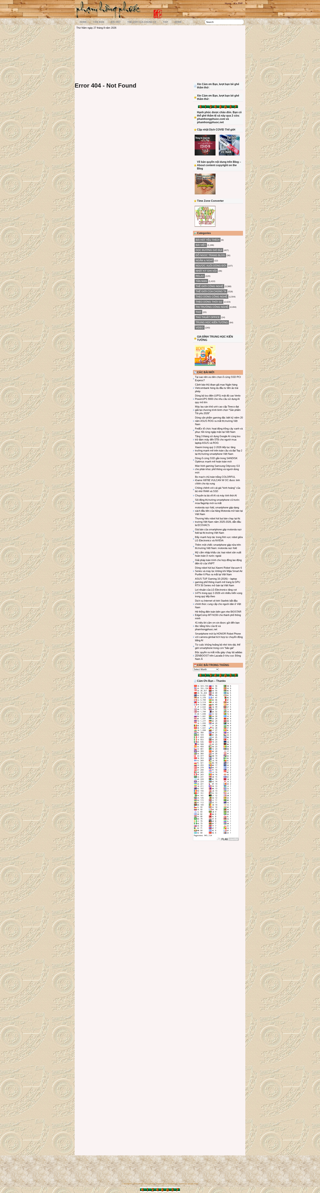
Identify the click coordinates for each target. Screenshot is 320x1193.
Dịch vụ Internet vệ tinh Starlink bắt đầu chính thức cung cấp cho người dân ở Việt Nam (218, 604)
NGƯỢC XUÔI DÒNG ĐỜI (211, 265)
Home (228, 3)
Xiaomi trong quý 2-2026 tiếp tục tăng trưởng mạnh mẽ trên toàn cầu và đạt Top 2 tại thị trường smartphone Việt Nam (218, 450)
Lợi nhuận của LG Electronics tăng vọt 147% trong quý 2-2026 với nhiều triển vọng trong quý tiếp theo (218, 593)
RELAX (200, 275)
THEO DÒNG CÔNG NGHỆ (211, 296)
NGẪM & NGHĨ (204, 260)
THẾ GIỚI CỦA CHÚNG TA (141, 22)
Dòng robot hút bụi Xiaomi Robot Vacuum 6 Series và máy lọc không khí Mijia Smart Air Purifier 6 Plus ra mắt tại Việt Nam (218, 571)
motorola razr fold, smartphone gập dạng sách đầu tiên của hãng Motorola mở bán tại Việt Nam (219, 511)
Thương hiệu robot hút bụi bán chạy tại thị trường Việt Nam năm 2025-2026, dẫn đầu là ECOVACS (218, 522)
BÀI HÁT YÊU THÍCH (208, 239)
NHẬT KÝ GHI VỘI (206, 270)
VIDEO (200, 327)
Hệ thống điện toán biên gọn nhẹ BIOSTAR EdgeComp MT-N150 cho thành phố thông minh (218, 615)
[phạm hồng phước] (109, 16)
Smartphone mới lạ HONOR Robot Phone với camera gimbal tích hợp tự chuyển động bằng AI (219, 637)
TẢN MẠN (98, 22)
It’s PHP (238, 3)
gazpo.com (193, 1184)
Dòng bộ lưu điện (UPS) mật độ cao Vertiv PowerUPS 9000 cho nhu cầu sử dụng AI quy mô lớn (218, 399)
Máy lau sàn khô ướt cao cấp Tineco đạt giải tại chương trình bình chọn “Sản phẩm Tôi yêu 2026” (218, 410)
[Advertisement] (160, 55)
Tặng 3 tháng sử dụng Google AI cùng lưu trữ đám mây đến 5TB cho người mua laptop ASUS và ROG (217, 439)
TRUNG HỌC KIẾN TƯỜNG (212, 322)
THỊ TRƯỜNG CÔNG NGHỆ (212, 306)
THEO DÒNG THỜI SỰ (209, 301)
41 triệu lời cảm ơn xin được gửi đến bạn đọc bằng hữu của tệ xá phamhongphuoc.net (217, 626)
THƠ (165, 22)
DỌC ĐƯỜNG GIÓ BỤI (209, 250)
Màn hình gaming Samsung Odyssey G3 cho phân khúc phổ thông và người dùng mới (217, 469)
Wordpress (172, 1184)
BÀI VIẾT (116, 22)
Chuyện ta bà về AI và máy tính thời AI (216, 495)
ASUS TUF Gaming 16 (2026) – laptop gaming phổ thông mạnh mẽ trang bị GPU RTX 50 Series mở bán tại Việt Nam (217, 582)
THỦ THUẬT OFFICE (208, 317)
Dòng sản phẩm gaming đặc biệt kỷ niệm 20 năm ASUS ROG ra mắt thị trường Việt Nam (219, 421)
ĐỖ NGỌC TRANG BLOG (210, 255)
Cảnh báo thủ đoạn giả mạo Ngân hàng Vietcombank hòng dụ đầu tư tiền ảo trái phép (216, 388)
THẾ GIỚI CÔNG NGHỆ (209, 286)
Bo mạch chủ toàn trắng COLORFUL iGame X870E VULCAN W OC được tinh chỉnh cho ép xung (217, 480)
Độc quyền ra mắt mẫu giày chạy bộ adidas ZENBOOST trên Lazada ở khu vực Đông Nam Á (218, 655)
